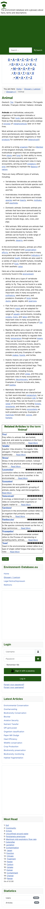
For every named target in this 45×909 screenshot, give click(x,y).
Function (10, 853)
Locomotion (7, 469)
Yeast (5, 543)
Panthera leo (8, 519)
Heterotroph (33, 139)
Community (11, 828)
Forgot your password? (14, 684)
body (17, 118)
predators (31, 164)
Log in (22, 678)
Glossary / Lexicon (12, 577)
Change (10, 875)
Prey (4, 434)
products (6, 139)
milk (34, 398)
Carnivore (6, 508)
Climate (10, 856)
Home (6, 573)
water (17, 308)
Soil (7, 825)
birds (29, 298)
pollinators (10, 295)
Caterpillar (10, 842)
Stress (5, 458)
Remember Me (13, 665)
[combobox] (20, 50)
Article (9, 831)
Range (10, 878)
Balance (34, 166)
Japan (9, 850)
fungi (18, 155)
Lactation (10, 845)
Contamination (12, 847)
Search (39, 50)
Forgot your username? (14, 687)
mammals (10, 415)
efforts (5, 252)
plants (9, 155)
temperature (16, 338)
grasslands (10, 406)
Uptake (10, 867)
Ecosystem (7, 481)
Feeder (10, 861)
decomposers (22, 379)
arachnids (13, 203)
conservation (30, 249)
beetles (12, 385)
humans (9, 417)
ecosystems (32, 409)
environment (28, 274)
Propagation (7, 531)
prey (4, 166)
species (9, 200)
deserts (19, 240)
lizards (22, 355)
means (40, 338)
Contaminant (12, 873)
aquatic (17, 314)
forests (38, 403)
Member (39, 147)
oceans (9, 317)
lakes (24, 317)
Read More (33, 443)
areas (27, 374)
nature (4, 169)
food (16, 263)
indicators (35, 255)
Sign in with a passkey (25, 671)
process (6, 123)
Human (10, 870)
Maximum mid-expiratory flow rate (21, 839)
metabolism (31, 395)
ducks (8, 301)
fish (40, 322)
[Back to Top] (41, 904)
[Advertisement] (22, 30)
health (17, 258)
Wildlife (5, 446)
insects (23, 200)
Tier (11, 102)
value (20, 266)
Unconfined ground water (17, 833)
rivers (15, 317)
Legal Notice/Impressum (14, 581)
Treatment (11, 859)
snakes (15, 355)
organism (24, 147)
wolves (29, 415)
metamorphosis (20, 123)
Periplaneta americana (15, 836)
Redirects (8, 585)
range (8, 403)
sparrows (32, 301)
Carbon (10, 864)
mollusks (38, 200)
